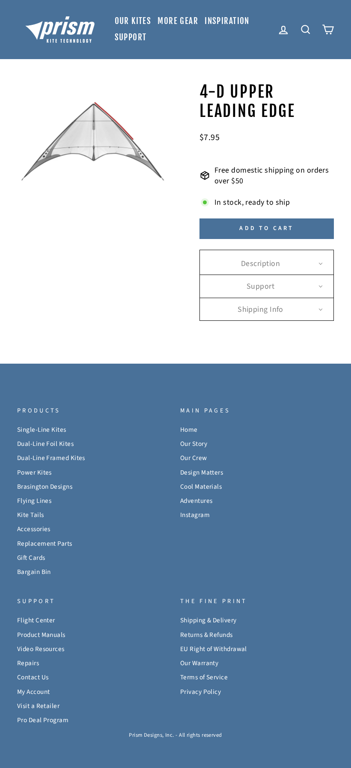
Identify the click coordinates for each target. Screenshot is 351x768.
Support (131, 37)
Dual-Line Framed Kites (51, 458)
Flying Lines (34, 500)
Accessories (34, 529)
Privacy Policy (200, 691)
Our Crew (193, 458)
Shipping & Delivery (208, 620)
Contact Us (33, 677)
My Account (33, 691)
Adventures (196, 500)
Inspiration (227, 21)
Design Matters (201, 472)
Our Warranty (199, 663)
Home (189, 429)
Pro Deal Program (42, 720)
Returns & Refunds (206, 635)
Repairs (28, 663)
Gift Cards (31, 557)
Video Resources (41, 649)
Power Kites (34, 472)
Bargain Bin (34, 572)
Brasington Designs (44, 486)
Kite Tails (30, 515)
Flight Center (36, 620)
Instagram (195, 515)
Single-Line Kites (41, 429)
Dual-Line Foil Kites (45, 443)
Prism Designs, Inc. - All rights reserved (175, 735)
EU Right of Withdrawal (213, 649)
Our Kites (133, 21)
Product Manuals (41, 635)
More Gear (178, 21)
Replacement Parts (44, 543)
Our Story (193, 443)
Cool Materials (201, 486)
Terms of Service (204, 677)
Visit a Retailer (38, 706)
